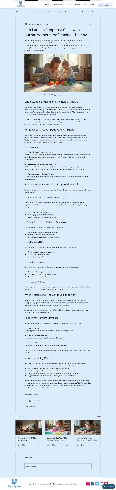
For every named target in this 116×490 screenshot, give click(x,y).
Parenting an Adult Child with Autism (27, 439)
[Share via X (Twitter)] (30, 401)
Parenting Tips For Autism (62, 12)
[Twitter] (97, 483)
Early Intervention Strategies (31, 12)
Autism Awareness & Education (80, 12)
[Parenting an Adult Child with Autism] (28, 427)
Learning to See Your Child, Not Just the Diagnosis (57, 439)
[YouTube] (106, 483)
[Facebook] (92, 483)
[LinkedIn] (101, 483)
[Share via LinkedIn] (34, 401)
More (93, 12)
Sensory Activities (46, 12)
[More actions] (90, 24)
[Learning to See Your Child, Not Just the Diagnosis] (58, 427)
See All (99, 416)
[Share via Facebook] (25, 401)
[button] (57, 4)
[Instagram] (88, 483)
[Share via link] (39, 401)
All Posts (17, 12)
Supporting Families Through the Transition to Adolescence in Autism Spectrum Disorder (86, 439)
